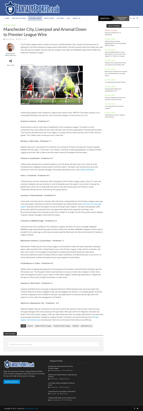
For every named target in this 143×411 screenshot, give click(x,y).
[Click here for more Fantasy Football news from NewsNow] (106, 18)
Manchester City (86, 326)
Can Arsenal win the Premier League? (114, 107)
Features (60, 18)
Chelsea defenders (87, 169)
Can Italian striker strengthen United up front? (61, 384)
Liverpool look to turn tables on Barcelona (61, 391)
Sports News (49, 18)
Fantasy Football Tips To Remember (113, 34)
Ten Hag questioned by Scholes (115, 82)
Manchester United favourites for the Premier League (60, 367)
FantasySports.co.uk (31, 408)
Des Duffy (53, 394)
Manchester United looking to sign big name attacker (62, 375)
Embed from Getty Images (27, 64)
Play (68, 18)
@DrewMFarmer (11, 55)
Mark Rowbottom (55, 370)
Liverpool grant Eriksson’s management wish (113, 90)
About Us (76, 18)
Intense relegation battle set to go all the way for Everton (115, 98)
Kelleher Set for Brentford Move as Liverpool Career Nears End (115, 64)
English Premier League (43, 326)
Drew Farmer (9, 39)
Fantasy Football (19, 18)
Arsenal (30, 326)
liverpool (75, 326)
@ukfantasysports (11, 382)
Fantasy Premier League (62, 326)
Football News (35, 18)
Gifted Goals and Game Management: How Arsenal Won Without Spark (115, 43)
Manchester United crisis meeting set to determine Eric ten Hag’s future (116, 73)
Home (7, 18)
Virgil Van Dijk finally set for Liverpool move (62, 398)
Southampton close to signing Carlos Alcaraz (114, 116)
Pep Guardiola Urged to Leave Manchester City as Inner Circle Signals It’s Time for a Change (115, 54)
